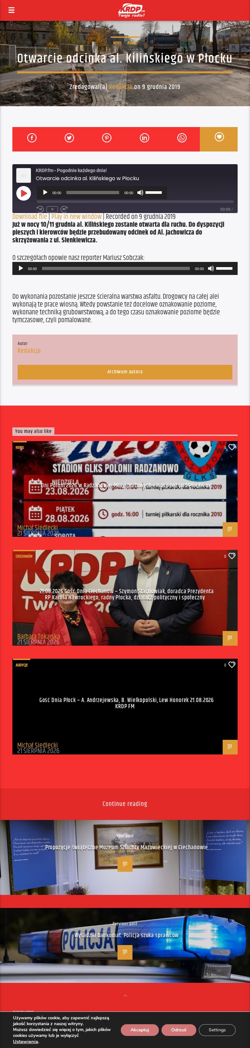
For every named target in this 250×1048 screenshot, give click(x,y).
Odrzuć (179, 1030)
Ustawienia (25, 1041)
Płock (132, 43)
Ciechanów (24, 556)
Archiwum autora (125, 372)
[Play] (23, 193)
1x (52, 209)
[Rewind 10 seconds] (40, 209)
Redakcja (120, 87)
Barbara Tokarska (38, 636)
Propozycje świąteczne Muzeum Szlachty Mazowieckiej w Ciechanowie (126, 847)
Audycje (22, 665)
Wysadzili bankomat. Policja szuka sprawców (127, 935)
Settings (217, 1030)
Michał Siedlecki (37, 528)
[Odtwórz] (45, 192)
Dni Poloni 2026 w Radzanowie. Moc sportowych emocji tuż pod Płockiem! (126, 485)
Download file (29, 217)
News (117, 43)
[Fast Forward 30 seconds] (64, 209)
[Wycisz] (140, 192)
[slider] (155, 192)
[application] (102, 192)
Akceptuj (140, 1030)
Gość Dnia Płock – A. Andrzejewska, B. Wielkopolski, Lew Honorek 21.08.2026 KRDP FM (126, 703)
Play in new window (76, 217)
